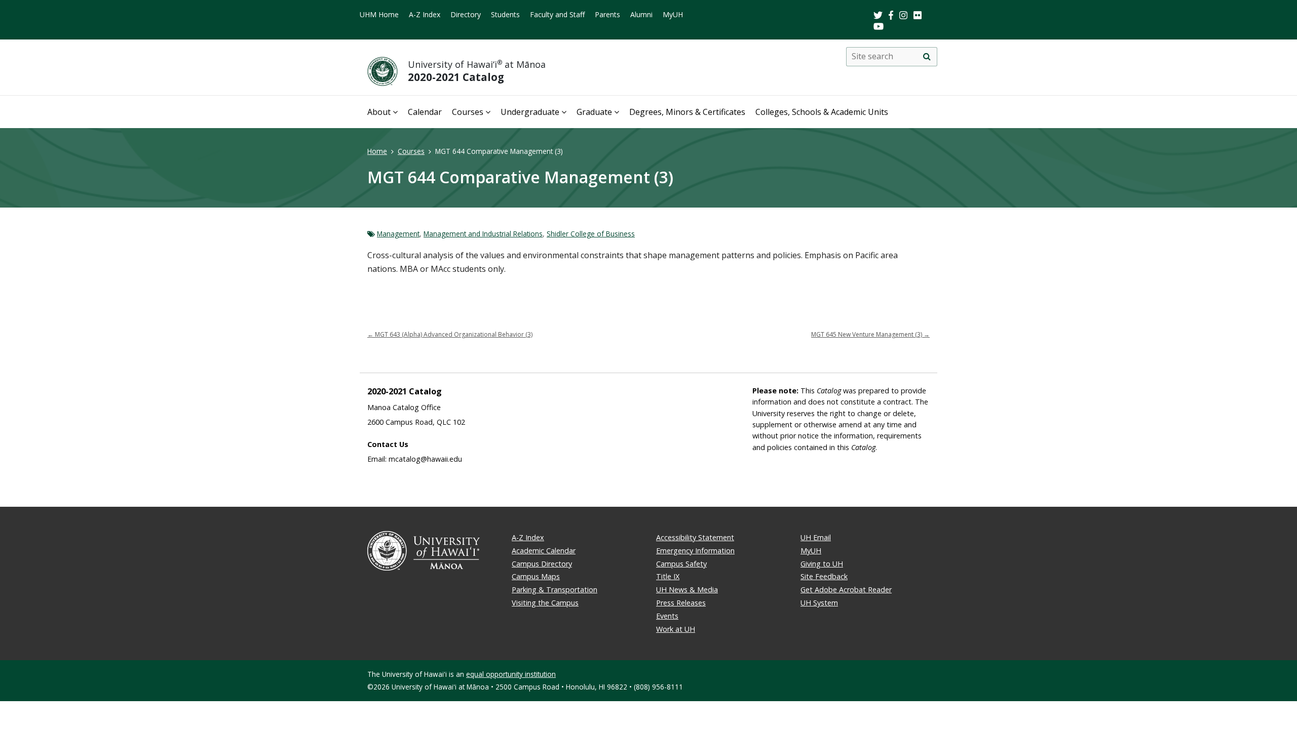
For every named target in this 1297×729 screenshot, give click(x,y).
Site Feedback (824, 576)
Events (667, 616)
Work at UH (675, 629)
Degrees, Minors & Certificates (687, 111)
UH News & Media (687, 589)
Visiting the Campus (545, 603)
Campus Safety (681, 564)
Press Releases (681, 603)
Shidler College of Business (591, 233)
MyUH (673, 14)
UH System (819, 603)
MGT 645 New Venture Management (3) (870, 334)
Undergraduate (530, 111)
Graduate (594, 111)
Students (505, 14)
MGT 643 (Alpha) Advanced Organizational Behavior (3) (449, 334)
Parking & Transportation (554, 589)
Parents (607, 14)
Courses (467, 111)
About (379, 111)
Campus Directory (542, 564)
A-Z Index (424, 14)
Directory (465, 14)
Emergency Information (695, 550)
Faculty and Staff (557, 14)
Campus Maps (536, 576)
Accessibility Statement (695, 537)
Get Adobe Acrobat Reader (846, 589)
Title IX (667, 576)
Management (398, 233)
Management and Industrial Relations (483, 233)
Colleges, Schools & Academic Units (821, 111)
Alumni (641, 14)
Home (377, 151)
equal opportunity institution (511, 674)
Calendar (425, 111)
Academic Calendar (544, 550)
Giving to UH (821, 564)
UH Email (815, 537)
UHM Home (379, 14)
